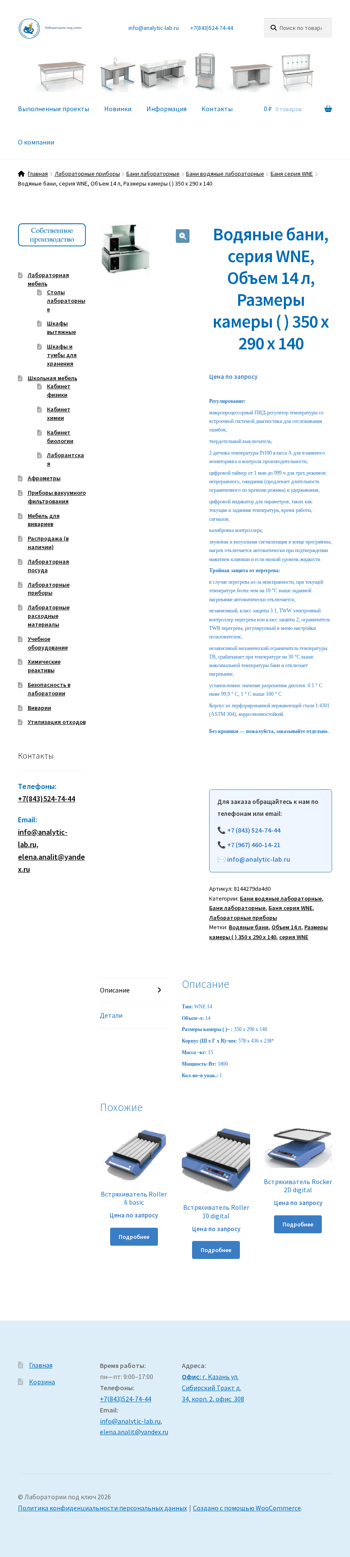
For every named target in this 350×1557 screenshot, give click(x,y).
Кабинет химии (58, 413)
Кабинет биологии (60, 436)
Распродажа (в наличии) (48, 543)
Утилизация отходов (57, 722)
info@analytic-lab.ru (153, 28)
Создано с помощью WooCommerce (247, 1508)
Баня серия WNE (292, 173)
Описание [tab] (115, 990)
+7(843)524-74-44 (211, 28)
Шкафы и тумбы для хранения (62, 355)
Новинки (117, 108)
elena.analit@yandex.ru (134, 1431)
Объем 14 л (286, 927)
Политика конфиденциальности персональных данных (102, 1508)
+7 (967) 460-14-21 (253, 844)
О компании (36, 142)
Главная (38, 173)
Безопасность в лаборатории (49, 689)
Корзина (42, 1381)
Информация (166, 108)
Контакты (217, 108)
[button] (183, 236)
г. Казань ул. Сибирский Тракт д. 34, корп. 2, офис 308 (213, 1387)
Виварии (39, 708)
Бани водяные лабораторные (225, 173)
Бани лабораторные (153, 173)
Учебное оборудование (48, 643)
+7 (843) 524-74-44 (253, 830)
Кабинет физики (58, 390)
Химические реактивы (44, 666)
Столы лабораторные (66, 300)
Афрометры (44, 478)
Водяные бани (248, 927)
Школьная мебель (52, 378)
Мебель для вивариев (44, 520)
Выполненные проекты (53, 108)
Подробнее (134, 1237)
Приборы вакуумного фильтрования (57, 497)
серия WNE (293, 937)
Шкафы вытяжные (61, 327)
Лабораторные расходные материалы (49, 615)
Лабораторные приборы (87, 173)
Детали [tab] (111, 1015)
